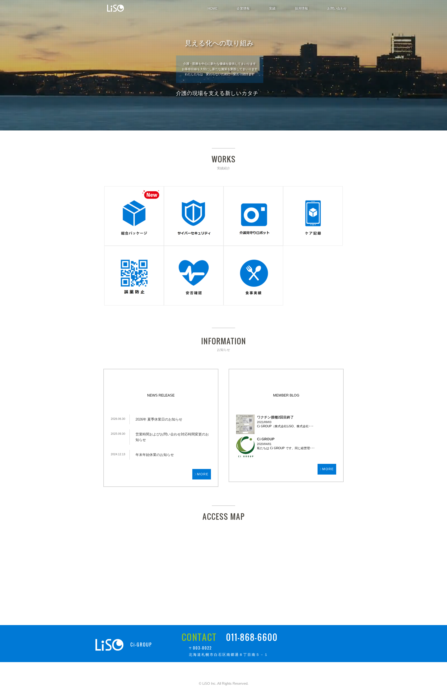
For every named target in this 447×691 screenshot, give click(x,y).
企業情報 (243, 8)
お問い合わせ (337, 8)
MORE (203, 474)
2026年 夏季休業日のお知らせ (158, 419)
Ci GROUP (265, 439)
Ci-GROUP (141, 645)
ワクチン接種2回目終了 (275, 417)
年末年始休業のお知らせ (154, 455)
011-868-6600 (252, 637)
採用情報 (301, 8)
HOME (212, 8)
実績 (272, 8)
